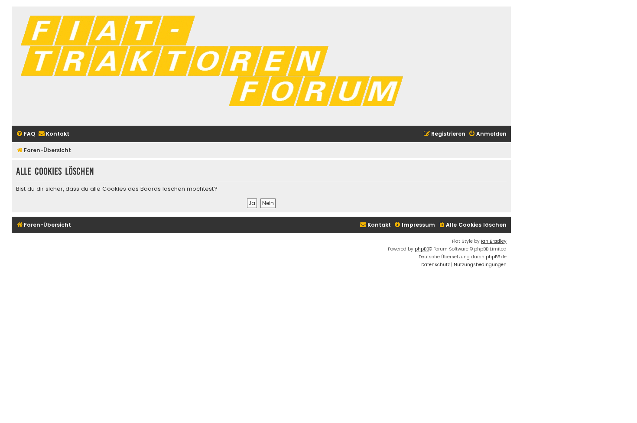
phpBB (422, 249)
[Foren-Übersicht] (215, 66)
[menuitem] (25, 134)
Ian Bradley (494, 241)
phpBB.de (496, 257)
